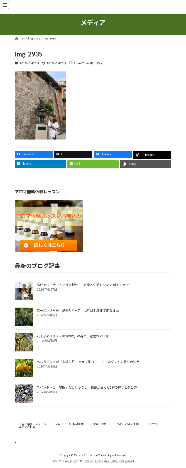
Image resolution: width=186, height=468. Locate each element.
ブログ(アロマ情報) (127, 424)
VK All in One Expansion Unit (119, 461)
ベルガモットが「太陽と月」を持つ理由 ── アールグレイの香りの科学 (88, 362)
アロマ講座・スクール (32, 424)
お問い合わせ (27, 426)
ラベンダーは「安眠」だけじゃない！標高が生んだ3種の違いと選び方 (87, 387)
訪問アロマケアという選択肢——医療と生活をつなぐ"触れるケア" (83, 285)
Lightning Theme (92, 461)
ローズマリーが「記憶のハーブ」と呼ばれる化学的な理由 (78, 310)
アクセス (153, 424)
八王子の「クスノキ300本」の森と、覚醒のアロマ (73, 336)
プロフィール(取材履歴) (69, 424)
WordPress (71, 461)
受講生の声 (100, 424)
